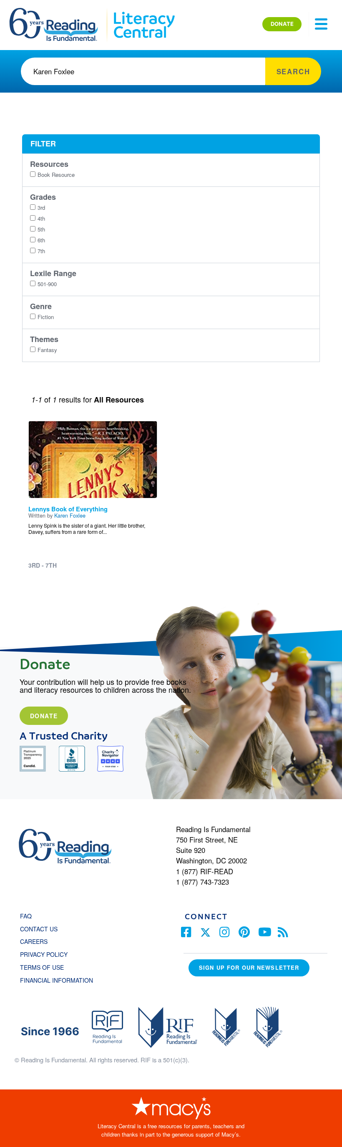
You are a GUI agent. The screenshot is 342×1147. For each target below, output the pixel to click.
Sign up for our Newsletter (249, 967)
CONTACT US (41, 929)
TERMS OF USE (46, 967)
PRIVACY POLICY (44, 954)
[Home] (59, 12)
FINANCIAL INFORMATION (56, 980)
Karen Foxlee (70, 515)
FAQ (26, 916)
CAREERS (34, 941)
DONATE (282, 23)
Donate (44, 716)
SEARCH (293, 71)
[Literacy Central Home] (144, 12)
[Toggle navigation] (321, 24)
